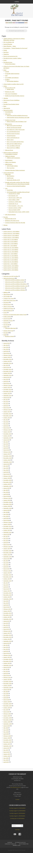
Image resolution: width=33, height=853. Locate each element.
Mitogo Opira (10, 139)
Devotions (6, 302)
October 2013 (6, 617)
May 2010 (5, 695)
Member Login (16, 845)
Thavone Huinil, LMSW (14, 209)
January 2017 (6, 548)
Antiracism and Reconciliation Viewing (15, 288)
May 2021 (5, 446)
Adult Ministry (8, 164)
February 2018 (7, 522)
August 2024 (6, 377)
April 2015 (5, 587)
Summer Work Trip (8, 330)
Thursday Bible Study (10, 328)
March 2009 (6, 711)
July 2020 (5, 466)
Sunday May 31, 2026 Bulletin (10, 255)
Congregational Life (8, 172)
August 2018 (6, 510)
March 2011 (6, 675)
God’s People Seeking (12, 166)
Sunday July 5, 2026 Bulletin (10, 245)
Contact (5, 102)
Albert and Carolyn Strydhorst (14, 125)
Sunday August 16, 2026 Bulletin (11, 233)
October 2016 (6, 554)
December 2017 (7, 526)
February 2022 (7, 429)
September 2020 (7, 462)
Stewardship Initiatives (13, 81)
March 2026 (6, 353)
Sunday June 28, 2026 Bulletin (10, 247)
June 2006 (6, 758)
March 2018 (6, 520)
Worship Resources (16, 787)
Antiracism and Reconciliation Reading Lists (16, 286)
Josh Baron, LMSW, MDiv (14, 201)
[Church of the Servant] (16, 15)
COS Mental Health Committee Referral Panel (18, 192)
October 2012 (6, 639)
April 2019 (5, 494)
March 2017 (6, 544)
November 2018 (7, 504)
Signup (5, 50)
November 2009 (7, 705)
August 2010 (6, 689)
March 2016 (6, 568)
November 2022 (7, 415)
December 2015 (7, 574)
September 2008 (7, 723)
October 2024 (6, 373)
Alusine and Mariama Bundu (14, 127)
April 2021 (5, 448)
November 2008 (7, 719)
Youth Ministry (9, 160)
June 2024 (5, 379)
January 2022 (6, 431)
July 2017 (5, 536)
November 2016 (7, 552)
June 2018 (5, 514)
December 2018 (7, 502)
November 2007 (7, 742)
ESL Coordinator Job (8, 42)
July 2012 (5, 645)
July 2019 (5, 490)
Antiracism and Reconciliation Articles (14, 280)
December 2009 (7, 703)
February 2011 (7, 677)
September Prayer (8, 320)
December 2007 (7, 740)
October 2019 (6, 484)
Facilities (7, 79)
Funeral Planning (7, 44)
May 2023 (5, 403)
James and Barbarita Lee (13, 137)
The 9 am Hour (10, 168)
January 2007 (6, 754)
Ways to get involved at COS (10, 56)
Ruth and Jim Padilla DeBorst (14, 143)
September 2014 (7, 599)
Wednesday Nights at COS (13, 180)
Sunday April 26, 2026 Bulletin (10, 265)
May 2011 (5, 671)
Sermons (5, 322)
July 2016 (5, 560)
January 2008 (6, 738)
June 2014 (5, 601)
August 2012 (6, 643)
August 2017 (6, 534)
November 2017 (7, 528)
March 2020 (6, 474)
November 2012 (7, 637)
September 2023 (7, 395)
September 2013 (7, 619)
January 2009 (6, 715)
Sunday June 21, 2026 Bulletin (10, 249)
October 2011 (6, 663)
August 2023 (6, 397)
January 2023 (6, 411)
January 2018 (6, 524)
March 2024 (6, 383)
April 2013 (5, 627)
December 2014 (7, 593)
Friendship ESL (9, 112)
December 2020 (7, 456)
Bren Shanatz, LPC (13, 195)
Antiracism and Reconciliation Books (14, 282)
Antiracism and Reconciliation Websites (15, 290)
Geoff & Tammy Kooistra (13, 133)
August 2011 (6, 667)
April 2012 (5, 651)
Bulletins (5, 292)
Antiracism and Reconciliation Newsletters (16, 284)
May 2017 (5, 540)
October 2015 (6, 578)
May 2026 (5, 349)
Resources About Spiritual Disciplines (16, 186)
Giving (5, 86)
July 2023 (5, 399)
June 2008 (6, 729)
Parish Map (10, 190)
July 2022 (5, 419)
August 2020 (6, 464)
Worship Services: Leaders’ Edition (12, 58)
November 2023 (7, 391)
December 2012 (7, 635)
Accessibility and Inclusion (12, 77)
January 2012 (6, 657)
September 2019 (7, 486)
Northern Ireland (9, 336)
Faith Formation (23, 843)
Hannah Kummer (11, 135)
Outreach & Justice (8, 110)
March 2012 (6, 653)
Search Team (6, 318)
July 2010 (5, 691)
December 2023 (7, 389)
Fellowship (8, 174)
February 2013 (7, 631)
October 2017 (6, 530)
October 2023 (6, 393)
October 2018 (6, 506)
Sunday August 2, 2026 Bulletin (11, 237)
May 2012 (5, 649)
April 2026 (6, 351)
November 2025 (7, 359)
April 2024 (6, 381)
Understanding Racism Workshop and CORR (18, 117)
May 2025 (5, 365)
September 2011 (7, 665)
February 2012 (7, 655)
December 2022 (7, 413)
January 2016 (6, 572)
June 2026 (5, 347)
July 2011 (5, 669)
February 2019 (7, 498)
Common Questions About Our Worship (15, 222)
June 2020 (5, 468)
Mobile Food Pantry (8, 308)
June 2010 (5, 693)
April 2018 (5, 518)
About (4, 70)
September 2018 (7, 508)
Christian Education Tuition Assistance (15, 170)
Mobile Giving (10, 89)
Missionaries (8, 124)
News (4, 106)
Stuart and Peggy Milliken (13, 147)
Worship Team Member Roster (11, 104)
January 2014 (6, 611)
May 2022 (5, 423)
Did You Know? (7, 304)
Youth (4, 334)
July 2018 (5, 512)
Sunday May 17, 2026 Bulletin (10, 259)
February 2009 (7, 713)
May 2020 (5, 470)
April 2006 (6, 762)
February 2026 (7, 355)
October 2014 (6, 597)
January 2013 (6, 633)
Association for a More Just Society (16, 129)
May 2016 (5, 564)
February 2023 (7, 409)
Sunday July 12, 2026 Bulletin (10, 243)
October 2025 (6, 361)
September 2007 (7, 746)
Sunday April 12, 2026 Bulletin (10, 269)
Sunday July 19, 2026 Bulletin (10, 241)
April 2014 (5, 605)
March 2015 (6, 589)
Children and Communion (13, 157)
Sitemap (5, 225)
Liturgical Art (6, 108)
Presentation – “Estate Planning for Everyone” (15, 48)
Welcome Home (9, 150)
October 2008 (6, 721)
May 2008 (5, 732)
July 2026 (5, 345)
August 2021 (6, 439)
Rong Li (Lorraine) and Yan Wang (15, 141)
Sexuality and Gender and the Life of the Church (17, 182)
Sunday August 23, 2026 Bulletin (11, 231)
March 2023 (6, 407)
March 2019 (6, 496)
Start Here (6, 52)
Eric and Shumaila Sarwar (13, 131)
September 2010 (7, 687)
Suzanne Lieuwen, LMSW (14, 207)
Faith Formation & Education (10, 152)
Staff (6, 75)
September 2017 (7, 532)
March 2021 (6, 450)
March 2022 (6, 427)
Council (7, 71)
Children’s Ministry (10, 156)
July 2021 (5, 441)
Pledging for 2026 (9, 91)
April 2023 (5, 405)
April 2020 (6, 472)
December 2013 (7, 613)
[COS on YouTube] (14, 833)
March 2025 (6, 367)
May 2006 (5, 760)
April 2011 (5, 673)
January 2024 (6, 387)
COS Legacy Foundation (11, 93)
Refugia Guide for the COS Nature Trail (16, 121)
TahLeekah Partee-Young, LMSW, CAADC (18, 211)
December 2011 (7, 659)
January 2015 (6, 591)
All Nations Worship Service (12, 220)
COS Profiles (6, 296)
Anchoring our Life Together (10, 276)
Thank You (6, 54)
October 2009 (6, 707)
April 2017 (5, 542)
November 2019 (7, 482)
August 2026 (6, 343)
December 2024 (7, 369)
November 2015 (7, 576)
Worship (5, 217)
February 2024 (7, 385)
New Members (10, 176)
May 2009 (5, 709)
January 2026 (6, 357)
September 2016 (7, 556)
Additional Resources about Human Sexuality (18, 184)
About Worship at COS (10, 218)
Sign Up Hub (6, 324)
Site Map (17, 829)
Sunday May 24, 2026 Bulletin (10, 257)
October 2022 (6, 417)
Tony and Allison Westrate (13, 145)
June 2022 (5, 421)
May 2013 (5, 625)
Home (5, 60)
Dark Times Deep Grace (9, 300)
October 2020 (6, 460)
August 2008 (6, 725)
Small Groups (10, 178)
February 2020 (7, 476)
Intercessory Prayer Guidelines (11, 100)
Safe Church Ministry (10, 214)
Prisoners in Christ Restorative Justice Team (14, 314)
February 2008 (7, 736)
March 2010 (6, 699)
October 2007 (6, 744)
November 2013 (7, 615)
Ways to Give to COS (10, 87)
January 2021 (6, 454)
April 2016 (5, 566)
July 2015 (5, 582)
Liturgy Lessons (7, 306)
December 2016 (7, 550)
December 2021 (7, 433)
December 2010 (7, 681)
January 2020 (6, 478)
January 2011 (6, 679)
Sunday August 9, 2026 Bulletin (11, 235)
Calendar (5, 98)
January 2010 (6, 701)
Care (6, 188)
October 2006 (6, 756)
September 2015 (7, 580)
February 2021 (7, 452)
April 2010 (5, 697)
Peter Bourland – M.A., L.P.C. (15, 205)
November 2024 (7, 371)
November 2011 (7, 661)
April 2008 (6, 734)
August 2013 (6, 621)
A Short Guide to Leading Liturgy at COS (13, 84)
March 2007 (6, 752)
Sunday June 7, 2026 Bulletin (10, 253)
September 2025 (7, 363)
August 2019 (6, 488)
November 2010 (7, 683)
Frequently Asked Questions (12, 73)
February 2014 (7, 609)
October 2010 (6, 685)
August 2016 (6, 558)
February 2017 (7, 546)
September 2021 (7, 437)
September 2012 (7, 641)
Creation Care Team (10, 120)
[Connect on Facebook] (19, 833)
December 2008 (7, 717)
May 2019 (5, 492)
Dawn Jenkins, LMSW (13, 199)
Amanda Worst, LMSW (14, 193)
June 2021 (5, 444)
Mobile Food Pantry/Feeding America (14, 95)
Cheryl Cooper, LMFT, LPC (15, 197)
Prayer (5, 312)
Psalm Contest (7, 316)
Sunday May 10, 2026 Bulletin (10, 261)
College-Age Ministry (10, 162)
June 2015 (5, 584)
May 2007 (5, 750)
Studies (5, 326)
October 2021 (6, 435)
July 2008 (5, 727)
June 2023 (5, 401)
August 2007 (6, 748)
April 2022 (5, 425)
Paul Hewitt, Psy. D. (13, 203)
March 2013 (6, 629)
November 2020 (7, 458)
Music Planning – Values (9, 46)
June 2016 (5, 562)
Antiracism (8, 114)
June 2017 (5, 538)
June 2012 (5, 647)
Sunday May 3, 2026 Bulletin (10, 263)
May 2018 (5, 516)
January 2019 (6, 500)
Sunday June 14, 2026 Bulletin (10, 251)
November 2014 (7, 595)
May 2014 (5, 603)
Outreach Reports (7, 310)
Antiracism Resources (9, 278)
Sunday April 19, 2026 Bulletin (10, 267)
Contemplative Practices (11, 154)
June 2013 (5, 623)
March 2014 (6, 607)
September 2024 (7, 375)
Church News (6, 294)
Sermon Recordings (10, 64)
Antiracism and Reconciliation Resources (17, 115)
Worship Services (7, 62)
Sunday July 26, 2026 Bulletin (10, 239)
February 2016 (7, 570)
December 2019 (7, 480)
